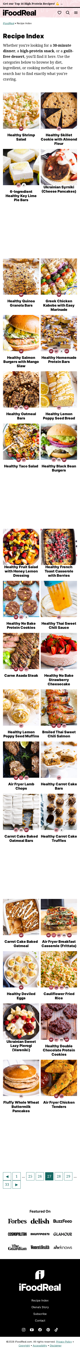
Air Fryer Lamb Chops (21, 786)
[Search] (68, 12)
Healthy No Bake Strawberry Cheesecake (58, 679)
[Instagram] (24, 1330)
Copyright (24, 1345)
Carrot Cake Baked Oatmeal (21, 943)
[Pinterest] (48, 1330)
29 (69, 1177)
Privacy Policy (64, 1341)
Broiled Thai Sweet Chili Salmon (59, 734)
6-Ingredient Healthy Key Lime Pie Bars (21, 195)
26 (41, 1177)
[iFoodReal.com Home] (19, 13)
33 (8, 1185)
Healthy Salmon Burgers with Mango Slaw (21, 361)
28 (60, 1177)
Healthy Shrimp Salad (21, 137)
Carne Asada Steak (21, 675)
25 (31, 1177)
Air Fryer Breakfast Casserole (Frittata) (58, 943)
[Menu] (76, 12)
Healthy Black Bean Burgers (59, 468)
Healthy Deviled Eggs (21, 996)
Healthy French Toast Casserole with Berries (59, 571)
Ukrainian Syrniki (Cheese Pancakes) (58, 189)
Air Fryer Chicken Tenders (59, 1104)
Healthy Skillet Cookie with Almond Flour (59, 139)
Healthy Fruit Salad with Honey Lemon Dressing (21, 571)
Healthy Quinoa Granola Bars (21, 303)
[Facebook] (40, 1330)
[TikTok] (56, 1330)
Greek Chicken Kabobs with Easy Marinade (59, 305)
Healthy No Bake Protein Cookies (21, 625)
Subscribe (40, 1314)
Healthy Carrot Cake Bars (59, 786)
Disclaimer (56, 1345)
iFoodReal (8, 23)
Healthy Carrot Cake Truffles (59, 838)
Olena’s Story (40, 1307)
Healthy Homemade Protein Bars (58, 359)
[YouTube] (32, 1330)
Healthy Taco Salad (21, 466)
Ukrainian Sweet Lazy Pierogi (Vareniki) (21, 1045)
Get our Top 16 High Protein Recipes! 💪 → (33, 3)
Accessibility (40, 1345)
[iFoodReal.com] (40, 1293)
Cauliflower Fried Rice (59, 996)
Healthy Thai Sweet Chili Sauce (58, 625)
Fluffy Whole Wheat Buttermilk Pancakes (21, 1106)
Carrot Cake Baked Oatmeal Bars (21, 838)
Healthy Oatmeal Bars (21, 416)
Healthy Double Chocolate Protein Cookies (59, 1050)
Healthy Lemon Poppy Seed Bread (59, 416)
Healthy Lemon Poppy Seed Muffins (21, 734)
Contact (40, 1320)
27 (50, 1177)
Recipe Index (40, 1300)
